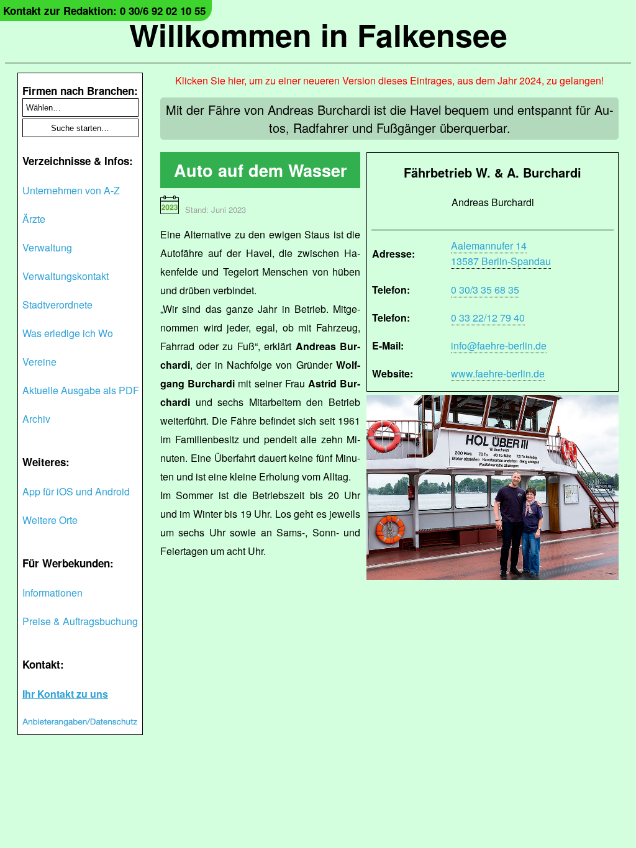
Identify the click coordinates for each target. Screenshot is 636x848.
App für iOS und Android (76, 491)
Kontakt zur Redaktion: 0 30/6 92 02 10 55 (104, 10)
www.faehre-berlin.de (498, 373)
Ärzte (33, 219)
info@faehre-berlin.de (499, 345)
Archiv (36, 419)
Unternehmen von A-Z (71, 190)
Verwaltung (47, 247)
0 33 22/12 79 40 (488, 317)
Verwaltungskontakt (65, 276)
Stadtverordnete (57, 304)
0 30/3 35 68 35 (485, 289)
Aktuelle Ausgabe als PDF (80, 390)
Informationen (52, 592)
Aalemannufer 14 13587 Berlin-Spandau (501, 253)
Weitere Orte (50, 520)
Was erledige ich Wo (67, 333)
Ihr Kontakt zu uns (65, 694)
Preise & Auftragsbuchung (80, 621)
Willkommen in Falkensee (318, 34)
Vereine (39, 361)
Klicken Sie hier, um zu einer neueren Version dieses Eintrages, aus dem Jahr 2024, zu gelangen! (389, 80)
